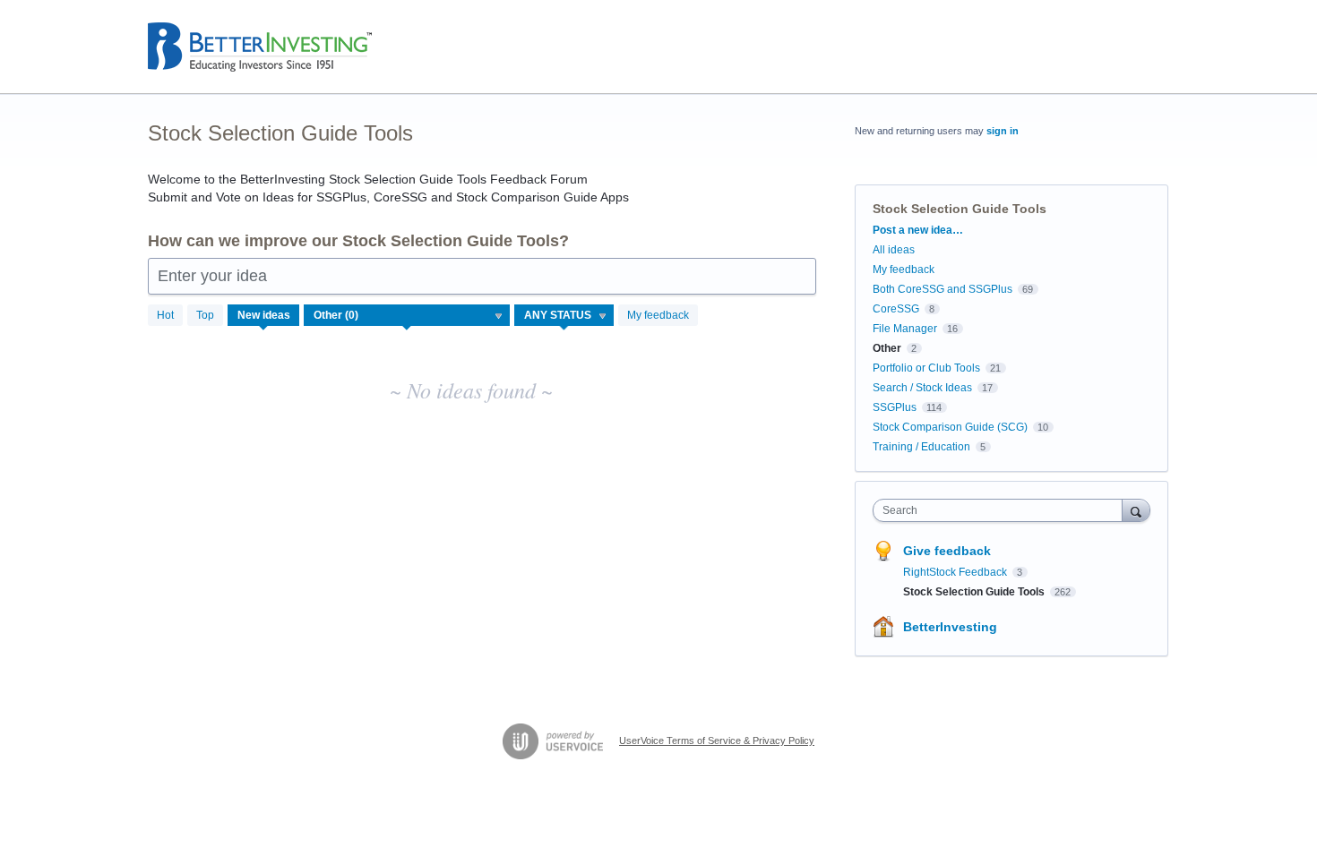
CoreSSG (896, 309)
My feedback (658, 315)
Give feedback (947, 551)
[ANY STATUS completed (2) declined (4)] (564, 315)
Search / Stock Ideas (922, 387)
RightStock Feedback (956, 572)
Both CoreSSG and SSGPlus (942, 289)
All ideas (894, 250)
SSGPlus (895, 407)
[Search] (1136, 510)
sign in (1002, 130)
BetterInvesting (950, 627)
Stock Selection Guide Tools (975, 592)
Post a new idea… (918, 230)
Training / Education (921, 447)
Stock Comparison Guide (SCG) (950, 427)
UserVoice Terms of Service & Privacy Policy (716, 740)
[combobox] (1002, 510)
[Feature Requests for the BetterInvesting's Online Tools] (260, 47)
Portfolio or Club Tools (926, 368)
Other (887, 348)
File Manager (905, 328)
